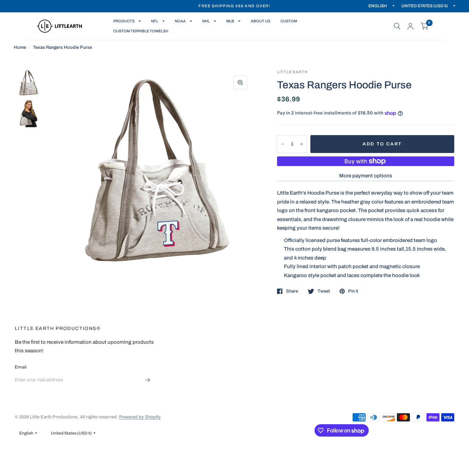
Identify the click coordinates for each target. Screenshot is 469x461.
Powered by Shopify (140, 417)
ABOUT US (260, 21)
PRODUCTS (124, 21)
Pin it (353, 291)
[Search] (397, 26)
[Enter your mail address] (148, 380)
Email (20, 367)
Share (292, 291)
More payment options (365, 175)
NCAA (180, 21)
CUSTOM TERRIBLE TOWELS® (140, 31)
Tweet (324, 291)
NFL (154, 21)
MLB (230, 21)
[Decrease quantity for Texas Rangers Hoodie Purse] (282, 144)
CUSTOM (289, 21)
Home (20, 47)
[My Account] (410, 26)
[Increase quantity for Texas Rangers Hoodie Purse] (301, 144)
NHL (206, 21)
